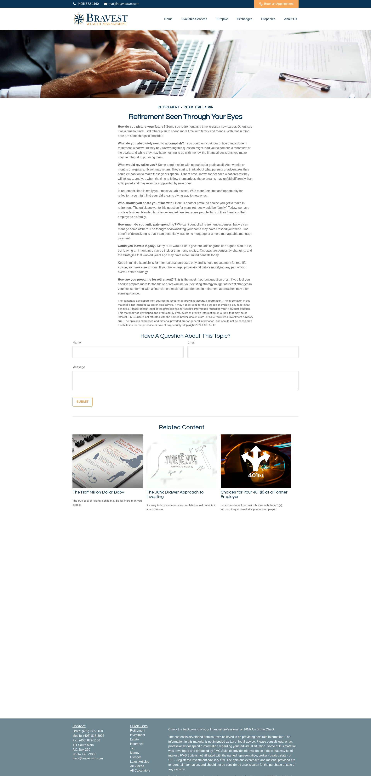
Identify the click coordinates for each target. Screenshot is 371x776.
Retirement (137, 730)
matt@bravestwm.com (124, 3)
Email (191, 342)
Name (76, 342)
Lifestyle (135, 757)
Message (78, 367)
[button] (168, 19)
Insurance (137, 743)
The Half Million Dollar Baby (98, 492)
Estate (134, 739)
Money (134, 752)
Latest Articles (139, 761)
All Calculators (140, 770)
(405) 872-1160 (88, 3)
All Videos (137, 766)
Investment (137, 735)
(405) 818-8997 (93, 735)
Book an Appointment (279, 3)
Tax (132, 748)
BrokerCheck (266, 729)
